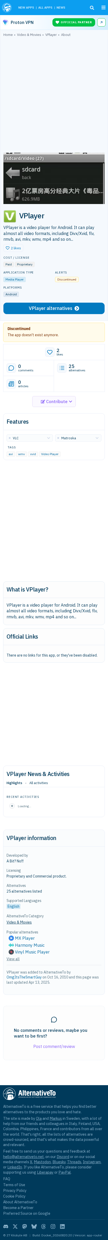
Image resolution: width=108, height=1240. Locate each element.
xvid (33, 454)
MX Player (25, 938)
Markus (56, 1118)
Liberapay (45, 1172)
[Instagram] (53, 1226)
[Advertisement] (54, 96)
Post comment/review (54, 1046)
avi (11, 454)
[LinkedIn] (62, 1226)
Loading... (24, 806)
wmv (21, 454)
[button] (13, 248)
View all (13, 959)
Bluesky (59, 1161)
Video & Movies (19, 922)
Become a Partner (18, 1207)
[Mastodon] (24, 1226)
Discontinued (19, 328)
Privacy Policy (14, 1190)
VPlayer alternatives (50, 308)
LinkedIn (14, 1167)
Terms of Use (14, 1184)
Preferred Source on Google (26, 1213)
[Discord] (5, 1226)
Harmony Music (30, 945)
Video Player (49, 454)
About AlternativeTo (20, 1201)
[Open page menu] (103, 7)
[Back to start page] (7, 7)
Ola (39, 1118)
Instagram (92, 1161)
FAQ (6, 1178)
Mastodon (42, 1161)
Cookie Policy (14, 1196)
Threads (74, 1161)
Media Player (15, 279)
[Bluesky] (34, 1226)
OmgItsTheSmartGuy (24, 977)
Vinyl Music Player (32, 952)
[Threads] (43, 1226)
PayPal (64, 1172)
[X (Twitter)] (15, 1226)
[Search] (92, 8)
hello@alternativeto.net (23, 1156)
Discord (63, 1156)
